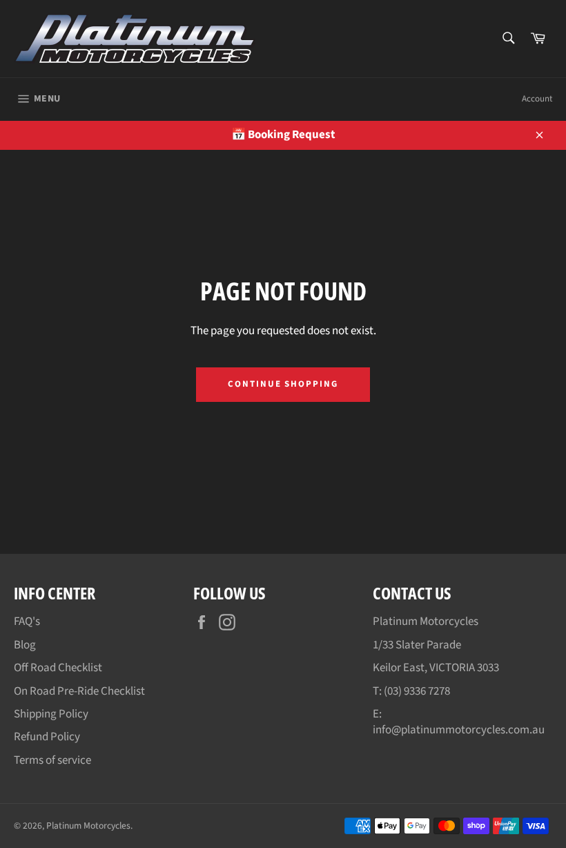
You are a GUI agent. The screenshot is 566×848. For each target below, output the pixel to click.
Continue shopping (283, 384)
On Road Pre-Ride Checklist (79, 691)
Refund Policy (47, 737)
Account (537, 99)
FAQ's (27, 621)
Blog (25, 645)
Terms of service (52, 760)
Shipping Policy (51, 714)
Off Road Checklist (58, 667)
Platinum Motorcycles (88, 825)
